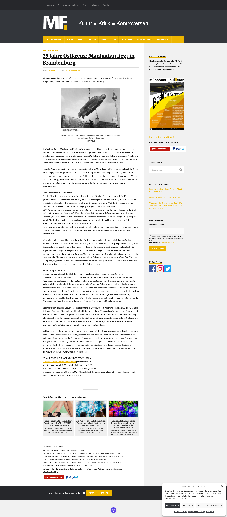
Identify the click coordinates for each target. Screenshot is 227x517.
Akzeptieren (172, 505)
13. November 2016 (73, 70)
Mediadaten (94, 5)
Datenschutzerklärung (196, 512)
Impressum (210, 512)
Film (80, 39)
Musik (104, 39)
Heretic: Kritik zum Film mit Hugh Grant (165, 197)
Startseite (50, 5)
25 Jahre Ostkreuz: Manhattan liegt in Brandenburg (88, 59)
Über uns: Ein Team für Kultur (68, 5)
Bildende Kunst (54, 39)
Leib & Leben (126, 39)
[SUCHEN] (180, 169)
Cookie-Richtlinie (180, 512)
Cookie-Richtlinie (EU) (73, 493)
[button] (222, 486)
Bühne (70, 39)
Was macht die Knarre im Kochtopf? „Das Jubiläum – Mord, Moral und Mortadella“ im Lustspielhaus (166, 205)
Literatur (91, 39)
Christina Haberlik (53, 70)
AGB (83, 493)
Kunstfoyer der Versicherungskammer (59, 361)
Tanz (113, 39)
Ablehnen (188, 505)
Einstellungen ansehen (209, 505)
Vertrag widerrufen (99, 493)
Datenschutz (59, 493)
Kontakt (106, 5)
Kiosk (85, 5)
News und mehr (144, 39)
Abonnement (163, 39)
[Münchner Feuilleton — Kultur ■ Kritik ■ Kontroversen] (113, 22)
